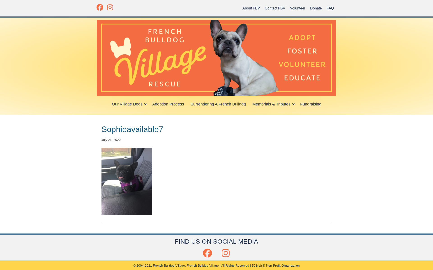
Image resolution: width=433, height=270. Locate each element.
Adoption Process (168, 104)
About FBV (251, 8)
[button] (100, 7)
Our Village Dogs (127, 104)
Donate (316, 8)
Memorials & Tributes (271, 104)
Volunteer (297, 8)
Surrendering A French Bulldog (218, 104)
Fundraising (310, 104)
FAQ (330, 8)
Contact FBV (275, 8)
